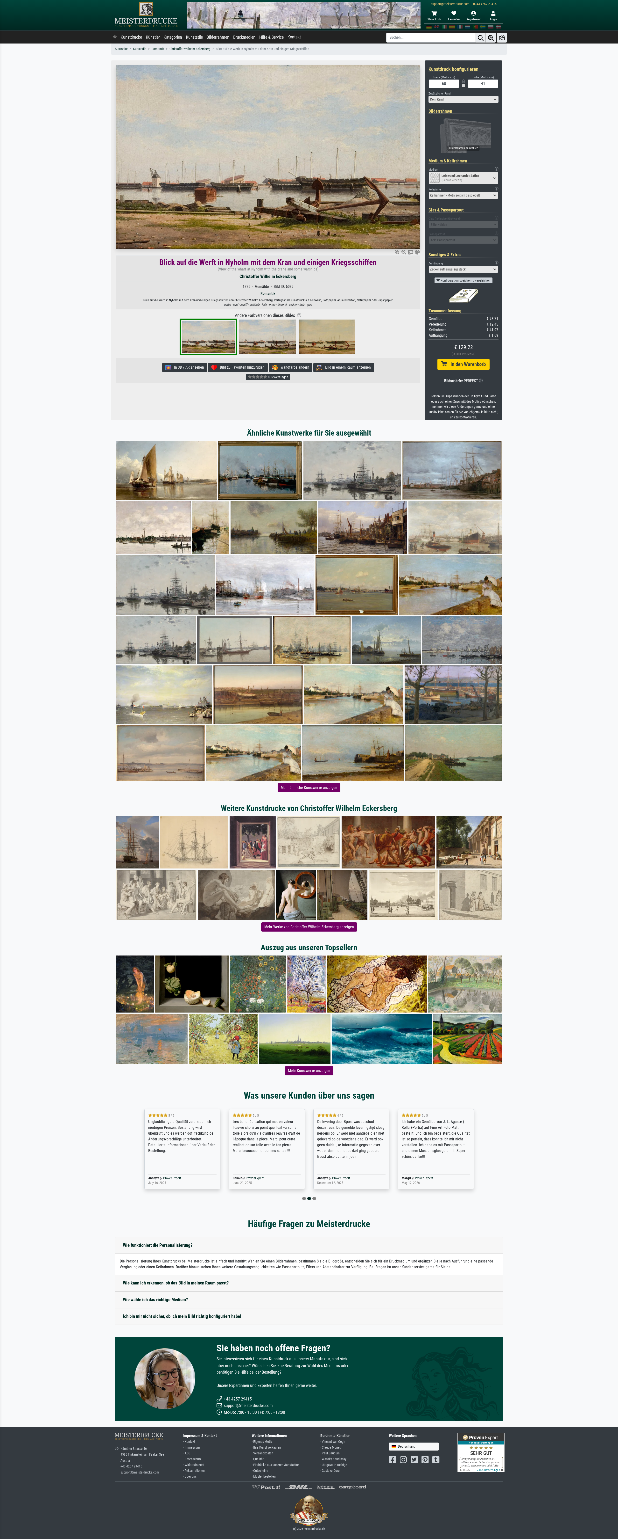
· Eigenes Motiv (262, 1442)
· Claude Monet (330, 1447)
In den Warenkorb (466, 364)
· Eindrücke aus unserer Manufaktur (275, 1465)
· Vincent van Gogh (332, 1442)
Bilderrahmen (218, 37)
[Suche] (481, 38)
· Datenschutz (192, 1459)
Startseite (121, 49)
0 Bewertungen (277, 377)
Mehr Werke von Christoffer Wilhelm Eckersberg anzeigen (309, 927)
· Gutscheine (260, 1471)
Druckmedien (244, 37)
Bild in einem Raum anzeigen (346, 367)
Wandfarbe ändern (293, 367)
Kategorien (173, 37)
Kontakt (294, 37)
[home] (115, 37)
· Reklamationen (194, 1471)
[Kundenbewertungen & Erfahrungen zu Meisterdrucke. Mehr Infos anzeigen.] (481, 1452)
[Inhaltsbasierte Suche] (491, 38)
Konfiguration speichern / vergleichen (465, 280)
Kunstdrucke (131, 37)
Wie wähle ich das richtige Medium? (155, 1299)
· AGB (186, 1453)
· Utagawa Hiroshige (333, 1465)
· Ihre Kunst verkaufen (266, 1447)
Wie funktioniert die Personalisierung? (158, 1245)
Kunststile (194, 37)
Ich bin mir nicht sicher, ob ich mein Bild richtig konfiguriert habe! (182, 1316)
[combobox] (463, 99)
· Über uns (190, 1476)
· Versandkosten (262, 1453)
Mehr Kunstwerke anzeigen (309, 1070)
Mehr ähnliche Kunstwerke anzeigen (309, 787)
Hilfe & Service (271, 37)
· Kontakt (189, 1442)
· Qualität (258, 1459)
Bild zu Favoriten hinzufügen (241, 367)
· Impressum (191, 1447)
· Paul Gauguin (330, 1453)
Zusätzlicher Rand (439, 93)
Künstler (153, 37)
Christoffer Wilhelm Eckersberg (190, 49)
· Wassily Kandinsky (333, 1459)
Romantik (158, 49)
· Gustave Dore (330, 1471)
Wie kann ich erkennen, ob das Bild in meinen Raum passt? (176, 1283)
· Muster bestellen (264, 1476)
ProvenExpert (165, 1178)
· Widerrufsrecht (193, 1465)
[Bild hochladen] (502, 38)
